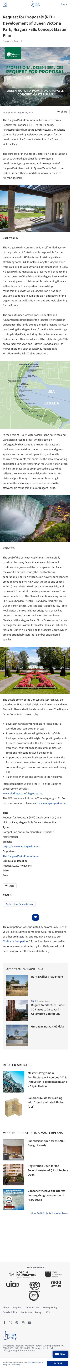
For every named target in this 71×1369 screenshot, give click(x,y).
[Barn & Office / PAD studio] (17, 985)
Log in (64, 4)
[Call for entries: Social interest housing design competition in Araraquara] (13, 1199)
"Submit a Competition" (17, 941)
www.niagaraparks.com (52, 803)
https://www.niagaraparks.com (21, 846)
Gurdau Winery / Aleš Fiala (47, 1027)
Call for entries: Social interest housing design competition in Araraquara (46, 1195)
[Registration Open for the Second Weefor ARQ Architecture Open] (13, 1174)
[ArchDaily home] (35, 4)
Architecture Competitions (19, 904)
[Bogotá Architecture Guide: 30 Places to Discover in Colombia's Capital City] (17, 1010)
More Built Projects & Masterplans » (49, 1213)
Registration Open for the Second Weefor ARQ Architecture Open (48, 1170)
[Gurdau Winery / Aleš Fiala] (17, 1035)
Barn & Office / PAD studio (47, 977)
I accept (57, 1363)
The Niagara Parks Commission (21, 856)
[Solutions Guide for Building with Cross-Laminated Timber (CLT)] (13, 1106)
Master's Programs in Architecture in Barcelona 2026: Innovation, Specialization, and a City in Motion (47, 1079)
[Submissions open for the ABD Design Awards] (13, 1149)
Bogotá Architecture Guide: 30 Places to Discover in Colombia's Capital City (48, 1009)
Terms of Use (32, 1362)
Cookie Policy (15, 1364)
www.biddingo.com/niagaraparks (22, 793)
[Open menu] (4, 4)
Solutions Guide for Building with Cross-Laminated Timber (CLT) (46, 1102)
